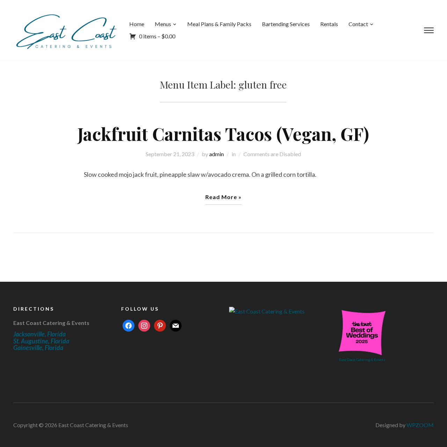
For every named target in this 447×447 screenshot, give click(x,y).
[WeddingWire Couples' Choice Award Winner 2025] (267, 310)
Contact (358, 24)
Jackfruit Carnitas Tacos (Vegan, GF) (223, 133)
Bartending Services (286, 24)
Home (136, 24)
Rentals (329, 24)
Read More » (223, 197)
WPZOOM (420, 425)
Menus (163, 24)
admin (216, 154)
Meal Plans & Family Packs (219, 24)
